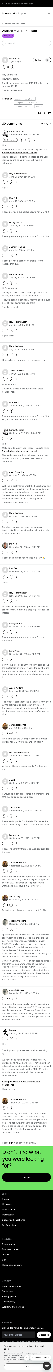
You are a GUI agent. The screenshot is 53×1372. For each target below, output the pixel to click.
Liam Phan (14, 58)
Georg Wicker (16, 222)
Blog (4, 1259)
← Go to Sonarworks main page (17, 3)
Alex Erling (14, 896)
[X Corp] (44, 113)
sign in (12, 1142)
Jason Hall (14, 807)
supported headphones (24, 99)
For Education (9, 1225)
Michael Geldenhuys (19, 752)
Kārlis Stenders (16, 131)
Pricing (5, 1199)
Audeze (39, 106)
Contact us (7, 1291)
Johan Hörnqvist (17, 725)
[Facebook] (39, 113)
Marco (12, 1030)
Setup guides (8, 1244)
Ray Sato (13, 198)
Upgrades (7, 1204)
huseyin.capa (15, 623)
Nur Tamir (14, 402)
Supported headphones (13, 1220)
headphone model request (26, 102)
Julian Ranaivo (16, 370)
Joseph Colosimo (17, 920)
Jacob (12, 780)
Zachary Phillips (17, 247)
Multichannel (8, 1209)
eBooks (5, 1254)
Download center (10, 1249)
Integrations (8, 1214)
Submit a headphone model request (19, 152)
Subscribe (44, 1334)
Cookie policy (8, 1301)
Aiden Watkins (16, 688)
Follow (38, 60)
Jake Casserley (16, 472)
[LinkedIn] (49, 113)
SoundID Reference (23, 106)
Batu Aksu (14, 835)
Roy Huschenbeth (18, 173)
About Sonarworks (11, 1286)
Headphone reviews (12, 1265)
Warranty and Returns (13, 1307)
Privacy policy (9, 1296)
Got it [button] (26, 1366)
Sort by (44, 123)
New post (26, 1177)
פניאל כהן (13, 544)
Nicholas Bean (16, 274)
